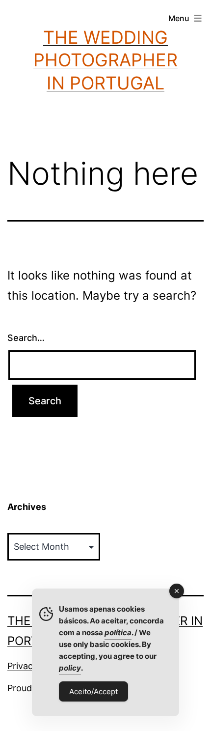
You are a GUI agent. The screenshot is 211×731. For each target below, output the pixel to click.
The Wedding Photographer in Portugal (105, 60)
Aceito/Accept (93, 691)
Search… (26, 338)
